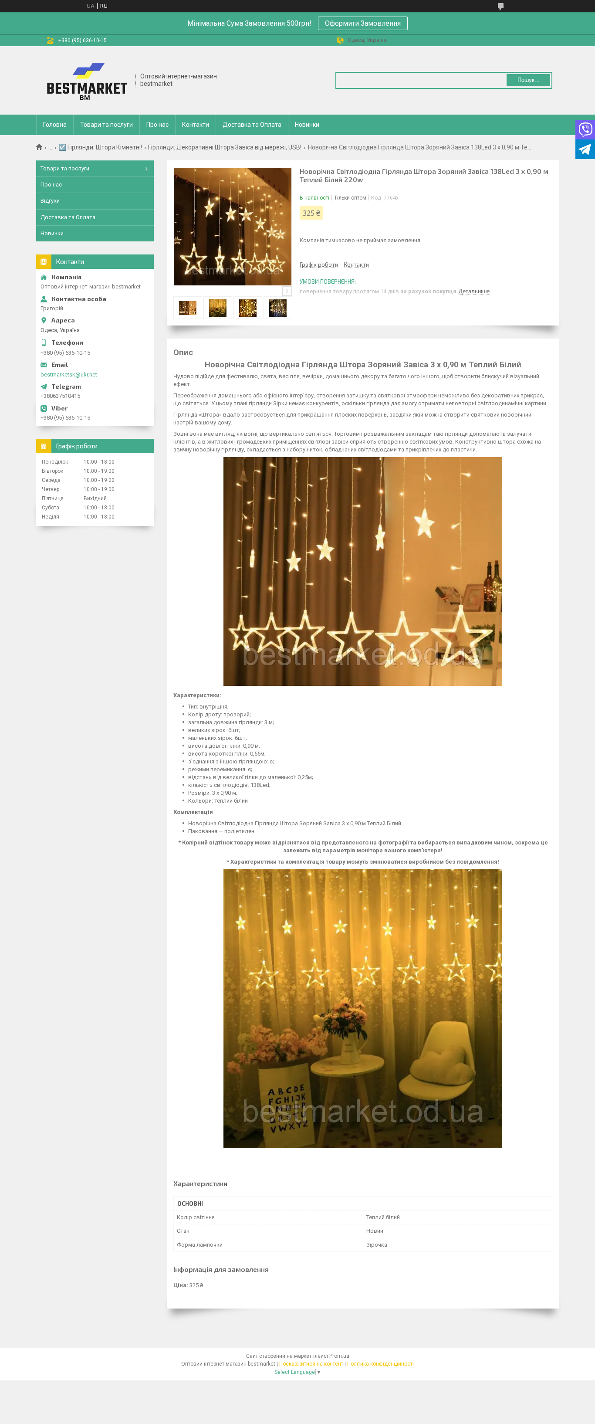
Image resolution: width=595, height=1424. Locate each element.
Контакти (195, 124)
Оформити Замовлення (363, 23)
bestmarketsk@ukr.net (69, 374)
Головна (55, 124)
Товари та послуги (106, 124)
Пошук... (528, 80)
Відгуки (50, 200)
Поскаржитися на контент (311, 1364)
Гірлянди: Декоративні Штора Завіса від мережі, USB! (224, 147)
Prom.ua (339, 1356)
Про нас (157, 124)
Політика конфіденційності (380, 1364)
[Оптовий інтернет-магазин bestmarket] (86, 80)
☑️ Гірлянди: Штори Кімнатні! (100, 147)
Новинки (307, 124)
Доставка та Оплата (252, 124)
